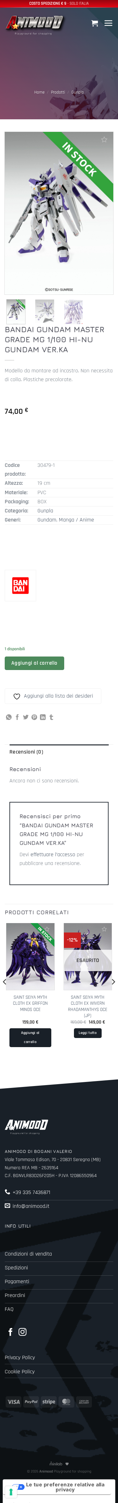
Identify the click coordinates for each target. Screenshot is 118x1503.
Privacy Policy (20, 1357)
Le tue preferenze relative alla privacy (65, 1487)
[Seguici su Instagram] (22, 1332)
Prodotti (58, 92)
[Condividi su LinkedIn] (43, 718)
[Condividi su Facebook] (17, 718)
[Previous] (5, 994)
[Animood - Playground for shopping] (36, 24)
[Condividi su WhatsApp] (9, 718)
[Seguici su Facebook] (10, 1332)
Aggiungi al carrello (34, 663)
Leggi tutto (88, 1032)
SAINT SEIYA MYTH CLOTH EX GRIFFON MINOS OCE (30, 1003)
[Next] (113, 994)
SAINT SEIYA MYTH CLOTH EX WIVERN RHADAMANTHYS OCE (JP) (87, 1006)
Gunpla (77, 92)
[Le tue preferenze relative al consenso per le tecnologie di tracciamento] (11, 1492)
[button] (95, 23)
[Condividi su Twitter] (26, 718)
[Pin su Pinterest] (34, 718)
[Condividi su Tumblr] (51, 718)
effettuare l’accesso (53, 854)
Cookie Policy (20, 1371)
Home (39, 92)
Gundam (46, 519)
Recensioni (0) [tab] (26, 752)
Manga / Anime (76, 519)
